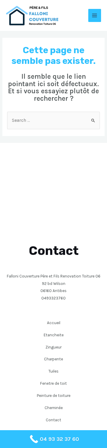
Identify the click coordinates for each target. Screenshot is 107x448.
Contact (53, 419)
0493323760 (53, 298)
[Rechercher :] (53, 120)
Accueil (53, 322)
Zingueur (53, 347)
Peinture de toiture (53, 395)
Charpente (53, 358)
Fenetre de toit (53, 383)
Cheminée (54, 407)
